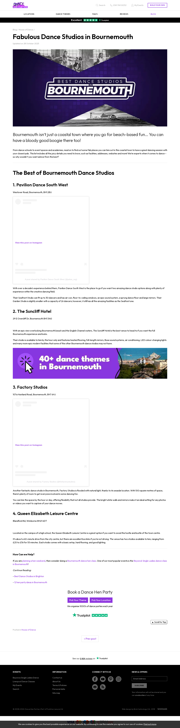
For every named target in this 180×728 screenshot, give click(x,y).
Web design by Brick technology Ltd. (136, 709)
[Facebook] (95, 679)
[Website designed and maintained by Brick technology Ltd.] (162, 709)
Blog (153, 14)
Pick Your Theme (77, 600)
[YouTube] (103, 679)
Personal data (58, 689)
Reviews (124, 14)
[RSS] (103, 687)
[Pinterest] (111, 679)
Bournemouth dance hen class (81, 560)
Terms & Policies (59, 685)
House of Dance (29, 630)
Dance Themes (63, 14)
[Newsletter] (95, 687)
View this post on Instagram (28, 243)
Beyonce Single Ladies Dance (26, 677)
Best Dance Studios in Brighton (29, 576)
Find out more (150, 724)
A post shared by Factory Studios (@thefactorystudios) (51, 482)
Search (16, 689)
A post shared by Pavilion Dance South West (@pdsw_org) (51, 279)
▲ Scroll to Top (159, 622)
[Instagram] (118, 679)
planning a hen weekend (33, 560)
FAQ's (95, 14)
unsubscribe (140, 695)
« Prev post (90, 638)
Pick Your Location (101, 600)
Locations (29, 14)
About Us (56, 681)
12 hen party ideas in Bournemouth (30, 582)
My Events (17, 685)
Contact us (57, 677)
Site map (56, 693)
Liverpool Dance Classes (24, 681)
